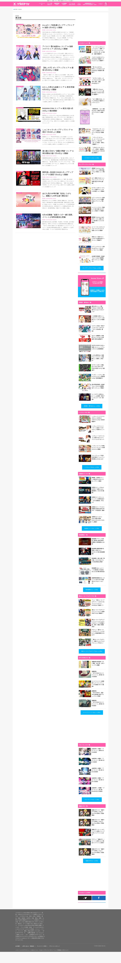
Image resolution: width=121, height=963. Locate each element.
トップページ (42, 4)
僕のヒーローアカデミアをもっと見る (91, 651)
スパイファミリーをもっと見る (91, 712)
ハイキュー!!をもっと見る (92, 467)
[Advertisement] (92, 26)
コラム (79, 4)
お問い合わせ (31, 932)
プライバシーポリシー (54, 946)
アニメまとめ (72, 4)
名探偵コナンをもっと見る (91, 528)
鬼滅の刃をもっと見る (92, 860)
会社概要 (17, 946)
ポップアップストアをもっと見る (92, 268)
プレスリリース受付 (42, 946)
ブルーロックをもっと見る (91, 799)
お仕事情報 (64, 4)
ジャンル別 (49, 4)
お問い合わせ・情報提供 (28, 946)
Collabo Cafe (21, 4)
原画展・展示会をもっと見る (92, 406)
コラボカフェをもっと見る (91, 158)
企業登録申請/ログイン (89, 4)
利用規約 (59, 950)
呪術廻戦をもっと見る (92, 589)
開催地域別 (56, 4)
